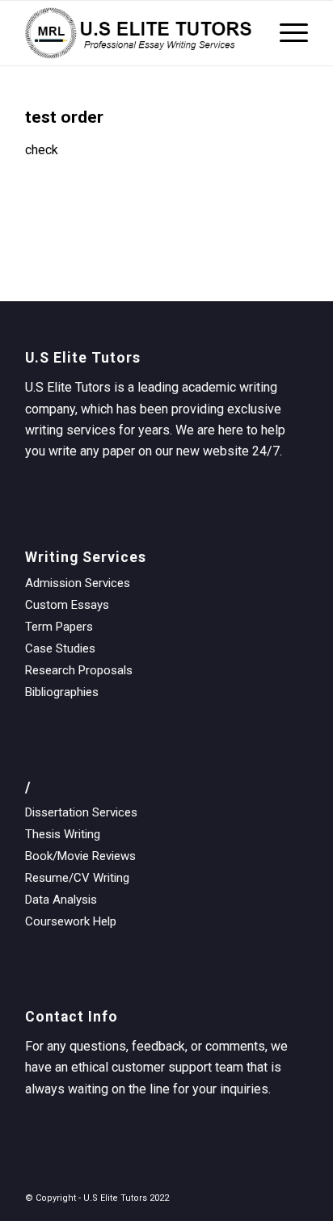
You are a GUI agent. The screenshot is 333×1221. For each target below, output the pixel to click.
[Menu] (285, 33)
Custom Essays (67, 605)
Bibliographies (62, 692)
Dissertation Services (81, 812)
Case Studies (60, 648)
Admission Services (77, 583)
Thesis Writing (62, 834)
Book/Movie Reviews (80, 856)
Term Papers (59, 626)
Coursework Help (70, 921)
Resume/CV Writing (77, 878)
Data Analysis (61, 899)
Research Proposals (79, 670)
